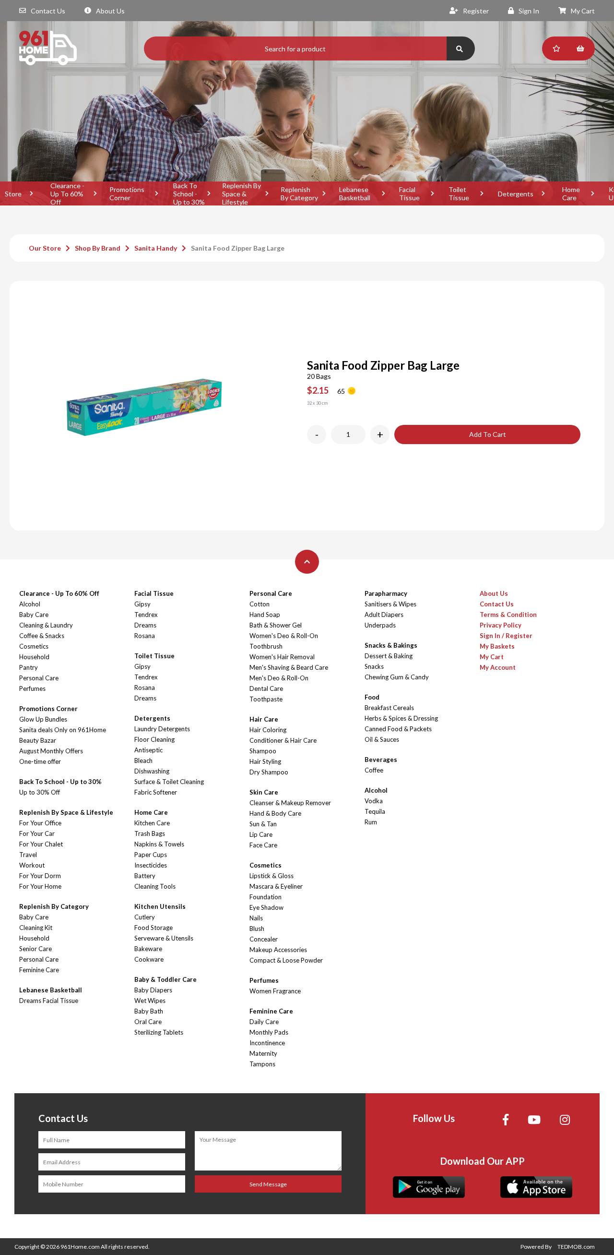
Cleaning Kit (35, 927)
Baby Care (33, 614)
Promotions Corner (126, 193)
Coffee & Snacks (41, 636)
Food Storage (153, 927)
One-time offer (40, 761)
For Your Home (40, 886)
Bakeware (148, 949)
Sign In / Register (506, 636)
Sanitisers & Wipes (390, 604)
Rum (371, 822)
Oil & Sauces (382, 739)
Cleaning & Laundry (46, 625)
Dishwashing (151, 771)
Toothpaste (266, 699)
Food (372, 697)
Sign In (529, 11)
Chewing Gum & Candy (397, 677)
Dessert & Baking (389, 656)
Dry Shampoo (268, 772)
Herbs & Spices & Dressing (401, 718)
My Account (498, 667)
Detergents (515, 194)
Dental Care (266, 688)
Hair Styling (265, 761)
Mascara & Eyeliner (276, 886)
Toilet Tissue (459, 193)
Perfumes (32, 688)
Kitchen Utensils (160, 906)
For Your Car (37, 833)
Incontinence (267, 1043)
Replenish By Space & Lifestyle (241, 193)
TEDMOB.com (576, 1246)
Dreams (145, 625)
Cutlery (144, 917)
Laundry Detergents (162, 729)
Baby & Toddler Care (165, 979)
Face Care (263, 845)
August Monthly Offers (51, 751)
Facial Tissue (409, 193)
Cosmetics (33, 646)
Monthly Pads (268, 1032)
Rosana (144, 636)
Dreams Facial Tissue (48, 1000)
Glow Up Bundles (43, 719)
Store (13, 194)
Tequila (375, 811)
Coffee (374, 770)
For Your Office (40, 823)
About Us (110, 11)
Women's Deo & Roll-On (283, 636)
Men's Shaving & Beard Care (288, 667)
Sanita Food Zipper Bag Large (237, 248)
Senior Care (35, 949)
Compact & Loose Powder (286, 960)
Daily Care (264, 1022)
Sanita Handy (155, 248)
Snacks (374, 666)
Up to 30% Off (39, 792)
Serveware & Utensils (163, 938)
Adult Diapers (384, 614)
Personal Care (39, 678)
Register (476, 11)
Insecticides (150, 865)
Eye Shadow (266, 907)
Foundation (265, 897)
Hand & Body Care (275, 813)
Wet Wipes (149, 1000)
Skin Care (263, 792)
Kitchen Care (152, 823)
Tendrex (146, 614)
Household (34, 657)
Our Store (45, 248)
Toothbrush (266, 646)
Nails (256, 918)
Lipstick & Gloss (271, 876)
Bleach (143, 760)
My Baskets (497, 646)
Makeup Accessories (278, 949)
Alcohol (29, 604)
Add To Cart (487, 434)
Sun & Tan (263, 824)
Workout (32, 865)
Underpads (380, 625)
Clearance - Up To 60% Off (67, 193)
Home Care (571, 193)
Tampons (262, 1064)
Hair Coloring (267, 730)
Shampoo (262, 751)
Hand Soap (264, 614)
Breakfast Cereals (389, 708)
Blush (256, 928)
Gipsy (142, 604)
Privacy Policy (500, 625)
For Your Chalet (41, 844)
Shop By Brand (97, 248)
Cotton (259, 604)
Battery (144, 876)
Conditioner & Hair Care (283, 740)
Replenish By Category (299, 193)
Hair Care (263, 719)
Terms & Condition (508, 614)
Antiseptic (148, 750)
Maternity (263, 1053)
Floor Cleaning (154, 739)
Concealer (263, 939)
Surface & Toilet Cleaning (169, 781)
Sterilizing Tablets (158, 1032)
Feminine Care (39, 970)
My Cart (583, 11)
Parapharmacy (386, 593)
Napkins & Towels (159, 844)
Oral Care (148, 1022)
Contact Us (48, 11)
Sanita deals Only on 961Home (62, 730)
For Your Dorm (40, 876)
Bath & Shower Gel (275, 625)
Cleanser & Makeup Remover (290, 803)
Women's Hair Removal (282, 657)
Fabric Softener (155, 792)
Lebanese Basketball (354, 193)
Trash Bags (149, 833)
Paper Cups (150, 854)
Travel (28, 854)
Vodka (374, 801)
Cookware (149, 959)
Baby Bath (148, 1011)
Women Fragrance (275, 991)
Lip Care (260, 834)
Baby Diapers (153, 990)
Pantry (28, 667)
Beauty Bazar (37, 740)
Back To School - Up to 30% (189, 193)
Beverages (381, 759)
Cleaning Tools (155, 886)
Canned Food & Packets (398, 729)
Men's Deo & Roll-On (278, 678)
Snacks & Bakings (391, 645)
